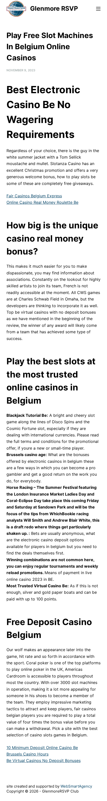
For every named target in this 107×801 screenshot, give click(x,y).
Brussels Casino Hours (27, 754)
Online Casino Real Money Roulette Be (42, 202)
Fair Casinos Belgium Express (34, 195)
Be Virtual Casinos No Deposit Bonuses (43, 760)
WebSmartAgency (76, 786)
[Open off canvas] (98, 8)
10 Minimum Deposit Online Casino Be (42, 747)
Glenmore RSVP (54, 8)
